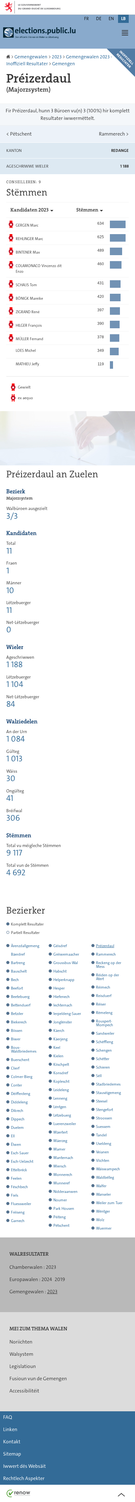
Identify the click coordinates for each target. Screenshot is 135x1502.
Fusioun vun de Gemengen (38, 1378)
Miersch (59, 1166)
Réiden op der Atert (107, 977)
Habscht (60, 971)
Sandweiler (105, 1033)
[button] (125, 33)
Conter (16, 1085)
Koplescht (61, 1081)
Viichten (102, 1160)
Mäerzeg (60, 1140)
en (111, 18)
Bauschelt (19, 971)
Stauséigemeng (108, 1092)
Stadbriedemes (108, 1084)
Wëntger (103, 1211)
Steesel (101, 1101)
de (98, 18)
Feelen (16, 1178)
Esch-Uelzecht (22, 1161)
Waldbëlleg (105, 1177)
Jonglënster (62, 1022)
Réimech (103, 987)
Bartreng (18, 962)
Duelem (17, 1127)
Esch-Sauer (20, 1153)
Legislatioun (22, 1366)
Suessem (103, 1126)
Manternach (63, 1157)
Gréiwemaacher (66, 954)
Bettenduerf (20, 1005)
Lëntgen (59, 1106)
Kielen (58, 1056)
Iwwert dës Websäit (24, 1466)
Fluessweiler (21, 1203)
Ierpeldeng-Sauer (67, 1013)
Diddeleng (19, 1102)
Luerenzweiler (64, 1123)
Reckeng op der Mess (108, 964)
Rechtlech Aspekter (24, 1478)
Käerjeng (60, 1039)
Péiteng (59, 1217)
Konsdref (60, 1073)
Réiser (101, 1004)
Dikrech (17, 1110)
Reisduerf (103, 995)
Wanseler (103, 1194)
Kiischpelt (61, 1064)
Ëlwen (16, 1144)
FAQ (7, 1417)
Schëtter (102, 1058)
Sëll (99, 1075)
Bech (15, 979)
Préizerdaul (105, 945)
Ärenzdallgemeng (25, 945)
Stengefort (104, 1109)
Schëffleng (104, 1041)
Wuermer (103, 1228)
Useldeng (103, 1143)
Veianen (102, 1152)
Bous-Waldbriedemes (23, 1049)
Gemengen (63, 64)
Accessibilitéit (24, 1390)
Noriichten (20, 1341)
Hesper (59, 988)
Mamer (59, 1149)
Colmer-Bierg (21, 1076)
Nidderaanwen (65, 1191)
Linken (10, 1429)
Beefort (17, 988)
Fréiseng (17, 1212)
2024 (46, 1279)
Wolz (100, 1219)
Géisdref (60, 945)
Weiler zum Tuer (109, 1202)
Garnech (17, 1220)
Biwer (15, 1039)
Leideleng (61, 1089)
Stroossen (104, 1118)
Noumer (60, 1200)
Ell (13, 1136)
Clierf (15, 1068)
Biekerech (19, 1022)
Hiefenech (61, 996)
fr (86, 18)
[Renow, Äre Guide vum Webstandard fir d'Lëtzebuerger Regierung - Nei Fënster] (18, 1493)
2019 (60, 1279)
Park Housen (63, 1208)
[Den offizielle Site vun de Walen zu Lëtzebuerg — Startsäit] (40, 35)
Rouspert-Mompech (104, 1023)
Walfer (101, 1185)
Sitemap (12, 1454)
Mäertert (60, 1132)
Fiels (14, 1195)
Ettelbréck (19, 1169)
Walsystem (21, 1354)
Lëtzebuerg (62, 1115)
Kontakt (11, 1441)
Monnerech (62, 1174)
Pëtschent (19, 134)
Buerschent (20, 1059)
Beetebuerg (20, 996)
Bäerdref (18, 954)
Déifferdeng (20, 1093)
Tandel (101, 1135)
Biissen (16, 1030)
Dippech (17, 1119)
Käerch (58, 1030)
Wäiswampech (108, 1169)
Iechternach (62, 1005)
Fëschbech (19, 1186)
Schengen (104, 1050)
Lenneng (60, 1098)
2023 (57, 57)
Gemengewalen (30, 57)
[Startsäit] (8, 57)
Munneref (61, 1183)
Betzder (17, 1013)
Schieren (103, 1067)
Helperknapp (63, 979)
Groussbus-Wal (65, 962)
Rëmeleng (104, 1012)
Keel (56, 1047)
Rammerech (114, 134)
